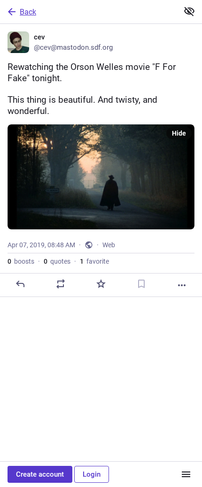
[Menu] (186, 474)
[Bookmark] (141, 283)
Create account (40, 474)
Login (92, 474)
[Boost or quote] (60, 283)
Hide (179, 133)
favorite (94, 261)
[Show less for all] (189, 11)
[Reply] (20, 283)
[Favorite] (101, 283)
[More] (181, 285)
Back (28, 12)
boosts (21, 261)
